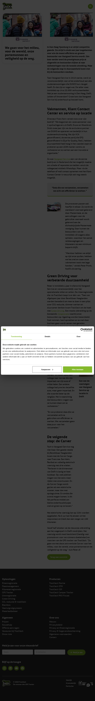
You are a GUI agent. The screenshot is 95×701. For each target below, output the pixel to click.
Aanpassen (45, 369)
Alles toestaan (77, 369)
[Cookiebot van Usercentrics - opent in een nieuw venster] (82, 330)
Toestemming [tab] (16, 336)
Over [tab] (79, 336)
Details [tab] (47, 336)
